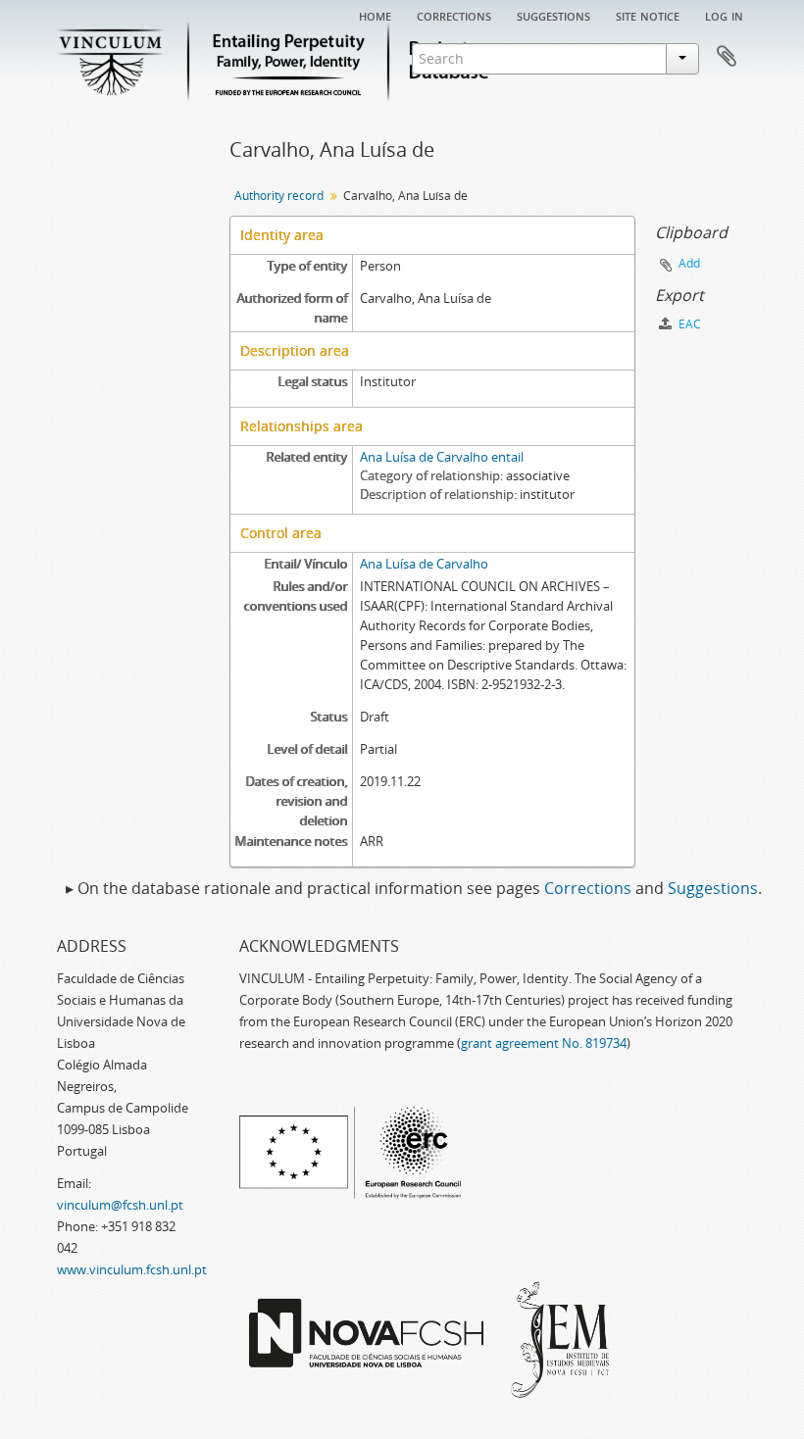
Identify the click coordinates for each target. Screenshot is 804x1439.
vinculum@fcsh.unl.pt (120, 1205)
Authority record (279, 195)
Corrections (454, 14)
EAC (688, 324)
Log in (724, 14)
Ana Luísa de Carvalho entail (442, 457)
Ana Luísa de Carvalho (424, 563)
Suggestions (553, 14)
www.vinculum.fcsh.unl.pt (132, 1269)
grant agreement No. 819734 (544, 1043)
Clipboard (726, 56)
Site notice (647, 14)
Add (689, 263)
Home (375, 14)
